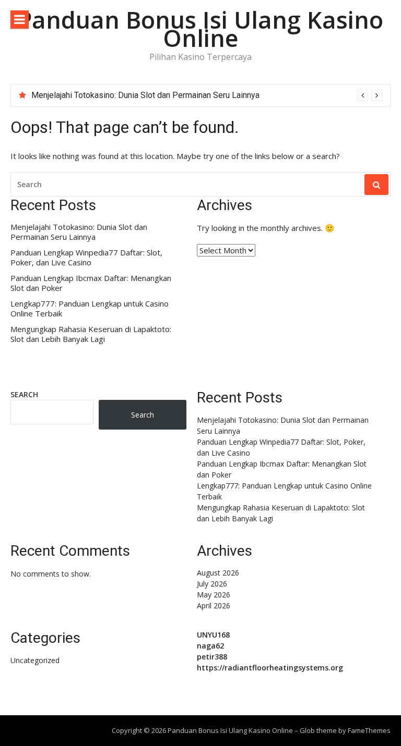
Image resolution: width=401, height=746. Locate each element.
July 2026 (212, 584)
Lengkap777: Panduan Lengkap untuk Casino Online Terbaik (89, 309)
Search (24, 394)
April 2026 (213, 605)
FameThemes (369, 730)
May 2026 (213, 595)
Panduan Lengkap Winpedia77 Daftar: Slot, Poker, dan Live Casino (86, 258)
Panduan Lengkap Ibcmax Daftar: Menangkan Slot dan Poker (90, 283)
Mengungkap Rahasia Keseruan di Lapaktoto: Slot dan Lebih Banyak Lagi (90, 334)
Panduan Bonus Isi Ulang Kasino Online (200, 29)
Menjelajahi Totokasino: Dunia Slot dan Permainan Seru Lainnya (145, 95)
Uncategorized (35, 660)
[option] (206, 95)
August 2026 (218, 573)
